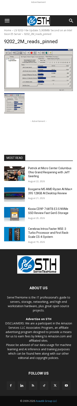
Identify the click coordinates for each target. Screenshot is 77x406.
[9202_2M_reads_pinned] (38, 70)
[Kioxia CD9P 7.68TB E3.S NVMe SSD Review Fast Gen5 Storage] (14, 214)
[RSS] (33, 386)
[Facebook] (11, 386)
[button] (7, 20)
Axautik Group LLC (46, 401)
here (38, 353)
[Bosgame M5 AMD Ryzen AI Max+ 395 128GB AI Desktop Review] (14, 194)
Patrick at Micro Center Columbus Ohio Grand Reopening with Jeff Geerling (49, 172)
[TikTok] (44, 386)
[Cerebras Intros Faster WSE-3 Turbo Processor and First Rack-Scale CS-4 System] (14, 234)
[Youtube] (66, 386)
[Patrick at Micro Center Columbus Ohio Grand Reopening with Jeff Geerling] (14, 173)
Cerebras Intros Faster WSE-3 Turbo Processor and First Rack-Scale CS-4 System (48, 232)
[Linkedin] (22, 386)
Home (7, 30)
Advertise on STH (38, 319)
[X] (55, 386)
